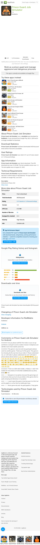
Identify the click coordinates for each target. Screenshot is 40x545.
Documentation (5, 506)
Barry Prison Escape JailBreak (15, 80)
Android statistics (25, 456)
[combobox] (29, 2)
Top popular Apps (25, 467)
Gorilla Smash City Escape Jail (15, 93)
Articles (3, 513)
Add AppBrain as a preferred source (12, 332)
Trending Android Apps (27, 463)
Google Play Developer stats (28, 460)
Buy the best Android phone (28, 471)
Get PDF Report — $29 (9, 241)
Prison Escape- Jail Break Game (15, 126)
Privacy (3, 502)
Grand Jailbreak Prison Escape (15, 113)
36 (17, 212)
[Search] (37, 2)
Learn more (11, 238)
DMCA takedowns (5, 510)
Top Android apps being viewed (9, 478)
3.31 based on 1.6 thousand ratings (27, 201)
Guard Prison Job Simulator (14, 87)
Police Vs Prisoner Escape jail (15, 120)
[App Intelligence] (3, 529)
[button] (20, 328)
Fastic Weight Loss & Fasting (8, 481)
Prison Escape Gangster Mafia (15, 106)
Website (3, 324)
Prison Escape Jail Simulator (14, 100)
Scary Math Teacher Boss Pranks (9, 489)
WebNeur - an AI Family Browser (9, 485)
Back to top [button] (36, 530)
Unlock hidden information (20, 262)
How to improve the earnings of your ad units (9, 522)
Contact (3, 498)
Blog (2, 517)
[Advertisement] (20, 36)
